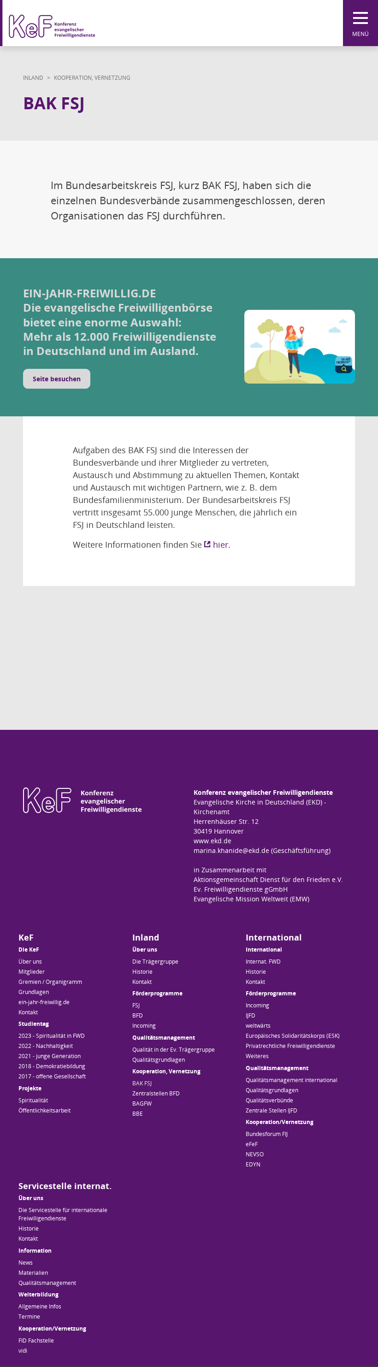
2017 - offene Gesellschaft (52, 1076)
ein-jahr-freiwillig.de (44, 1002)
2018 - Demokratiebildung (51, 1066)
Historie (142, 972)
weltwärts (258, 1026)
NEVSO (255, 1154)
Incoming (144, 1026)
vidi (22, 1351)
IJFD (250, 1015)
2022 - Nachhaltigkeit (45, 1046)
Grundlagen (33, 992)
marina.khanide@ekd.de (231, 850)
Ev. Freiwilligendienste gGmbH (241, 889)
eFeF (252, 1144)
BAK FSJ (142, 1083)
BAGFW (142, 1103)
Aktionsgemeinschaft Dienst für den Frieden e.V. (268, 879)
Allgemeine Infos (39, 1306)
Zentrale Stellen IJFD (271, 1110)
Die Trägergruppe (155, 961)
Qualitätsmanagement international (291, 1080)
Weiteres (257, 1056)
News (25, 1262)
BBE (137, 1114)
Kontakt (28, 1012)
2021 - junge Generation (49, 1056)
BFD (137, 1015)
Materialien (33, 1273)
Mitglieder (31, 972)
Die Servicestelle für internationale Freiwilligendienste (62, 1214)
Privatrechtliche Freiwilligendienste (290, 1046)
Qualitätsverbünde (269, 1100)
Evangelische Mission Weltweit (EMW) (251, 898)
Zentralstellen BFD (156, 1093)
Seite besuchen (57, 378)
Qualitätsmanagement (47, 1283)
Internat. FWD (263, 961)
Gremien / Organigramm (50, 982)
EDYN (253, 1164)
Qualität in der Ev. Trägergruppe (173, 1049)
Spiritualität (33, 1100)
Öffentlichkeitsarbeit (44, 1110)
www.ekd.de (212, 840)
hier (220, 544)
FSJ (136, 1005)
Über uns (30, 961)
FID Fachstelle (36, 1340)
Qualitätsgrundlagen (158, 1060)
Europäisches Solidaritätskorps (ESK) (293, 1036)
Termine (29, 1316)
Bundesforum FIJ (267, 1134)
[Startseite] (69, 23)
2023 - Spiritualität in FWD (51, 1036)
